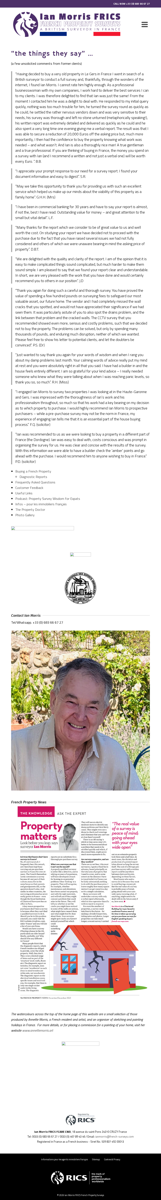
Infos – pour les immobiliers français (41, 504)
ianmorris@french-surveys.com (114, 1136)
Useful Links (23, 493)
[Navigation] (144, 24)
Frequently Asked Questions (35, 482)
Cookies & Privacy (112, 1159)
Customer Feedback (29, 487)
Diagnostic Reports (33, 476)
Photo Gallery (25, 514)
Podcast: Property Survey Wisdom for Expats (47, 498)
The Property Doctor (30, 509)
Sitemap (96, 1159)
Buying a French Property (33, 471)
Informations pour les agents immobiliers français (64, 1159)
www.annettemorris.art (37, 1030)
